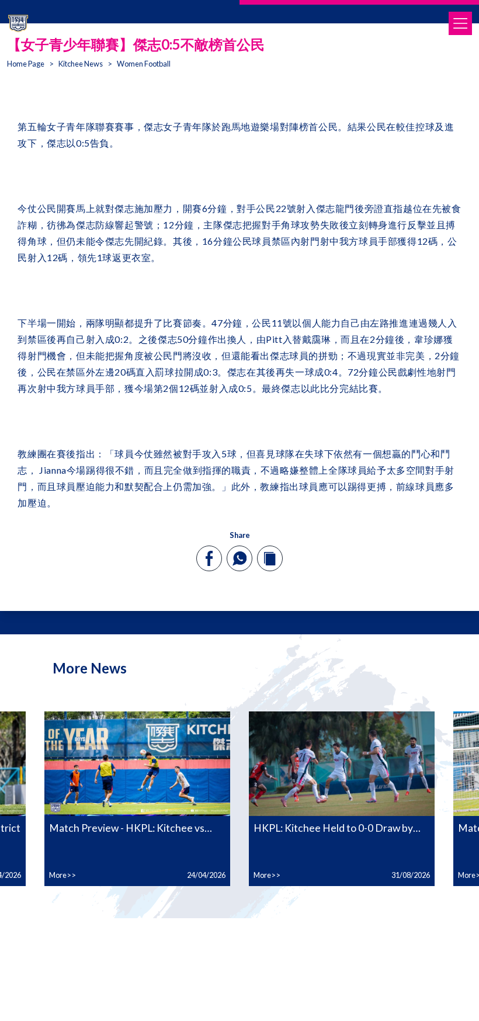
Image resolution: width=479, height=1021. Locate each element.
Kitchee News (80, 63)
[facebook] (209, 558)
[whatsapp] (239, 558)
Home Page (25, 63)
